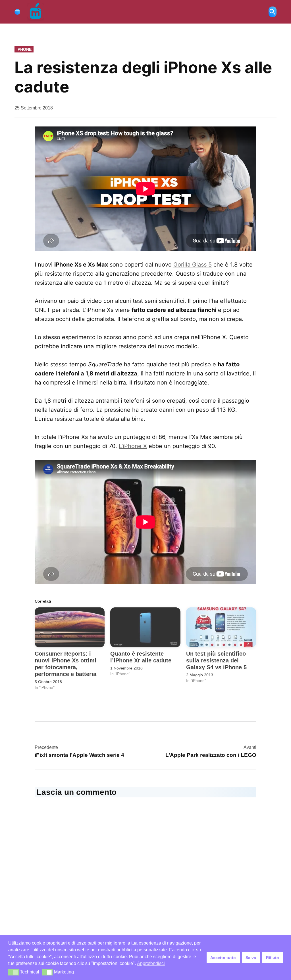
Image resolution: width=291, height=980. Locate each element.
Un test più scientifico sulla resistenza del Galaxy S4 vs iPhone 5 (216, 660)
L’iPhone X (133, 446)
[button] (13, 972)
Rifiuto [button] (272, 957)
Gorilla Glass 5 (192, 264)
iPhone (24, 49)
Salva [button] (251, 957)
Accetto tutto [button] (223, 957)
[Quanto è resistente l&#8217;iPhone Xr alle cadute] (145, 627)
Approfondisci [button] (151, 963)
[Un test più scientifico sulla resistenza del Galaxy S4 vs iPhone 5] (221, 627)
